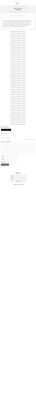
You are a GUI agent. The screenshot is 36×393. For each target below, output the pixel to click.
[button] (18, 181)
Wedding (7, 133)
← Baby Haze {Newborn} (6, 137)
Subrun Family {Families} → (29, 139)
